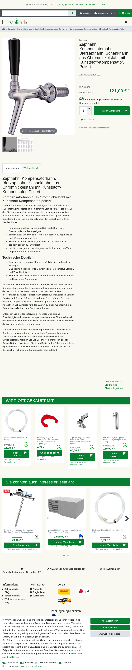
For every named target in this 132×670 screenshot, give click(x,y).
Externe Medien (48, 662)
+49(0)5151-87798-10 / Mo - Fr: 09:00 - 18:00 (82, 4)
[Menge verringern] (89, 113)
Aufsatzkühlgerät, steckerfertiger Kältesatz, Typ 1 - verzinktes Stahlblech (65, 531)
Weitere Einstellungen (32, 666)
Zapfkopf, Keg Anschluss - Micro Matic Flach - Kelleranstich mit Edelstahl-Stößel (80, 441)
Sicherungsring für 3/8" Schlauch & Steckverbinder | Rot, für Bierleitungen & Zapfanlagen (48, 441)
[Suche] (72, 13)
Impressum (70, 650)
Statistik (29, 662)
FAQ (7, 592)
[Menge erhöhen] (89, 108)
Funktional (13, 666)
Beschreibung (12, 168)
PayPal (67, 662)
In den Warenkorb (111, 110)
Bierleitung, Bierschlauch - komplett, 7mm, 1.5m (108, 531)
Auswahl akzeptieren (110, 634)
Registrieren (39, 592)
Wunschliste (88, 120)
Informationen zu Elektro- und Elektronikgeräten (114, 384)
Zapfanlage (27, 29)
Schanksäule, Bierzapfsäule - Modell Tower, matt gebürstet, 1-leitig (114, 440)
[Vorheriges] (10, 86)
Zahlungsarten (12, 589)
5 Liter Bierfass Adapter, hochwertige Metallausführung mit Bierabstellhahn (18, 531)
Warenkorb (38, 595)
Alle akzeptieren (110, 620)
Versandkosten (103, 128)
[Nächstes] (66, 86)
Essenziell (13, 662)
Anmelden (38, 589)
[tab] (11, 168)
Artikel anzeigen (48, 452)
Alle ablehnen (110, 627)
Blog (7, 602)
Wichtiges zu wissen (15, 599)
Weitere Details (31, 168)
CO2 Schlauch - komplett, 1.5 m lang (15, 438)
